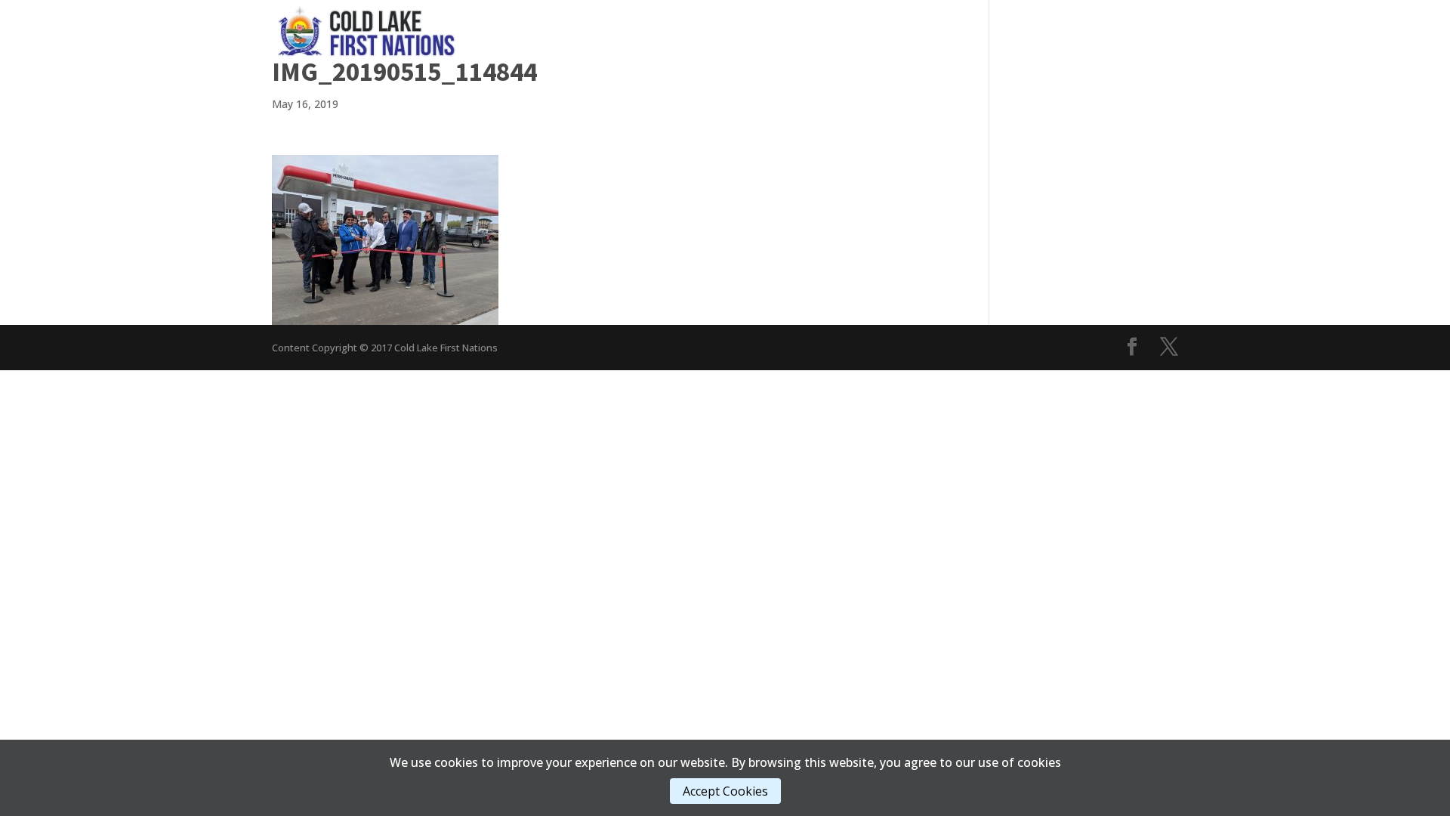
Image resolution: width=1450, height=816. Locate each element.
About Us (944, 29)
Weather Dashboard (1120, 29)
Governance (639, 29)
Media (801, 29)
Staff (1016, 29)
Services (728, 29)
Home (571, 29)
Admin (868, 29)
